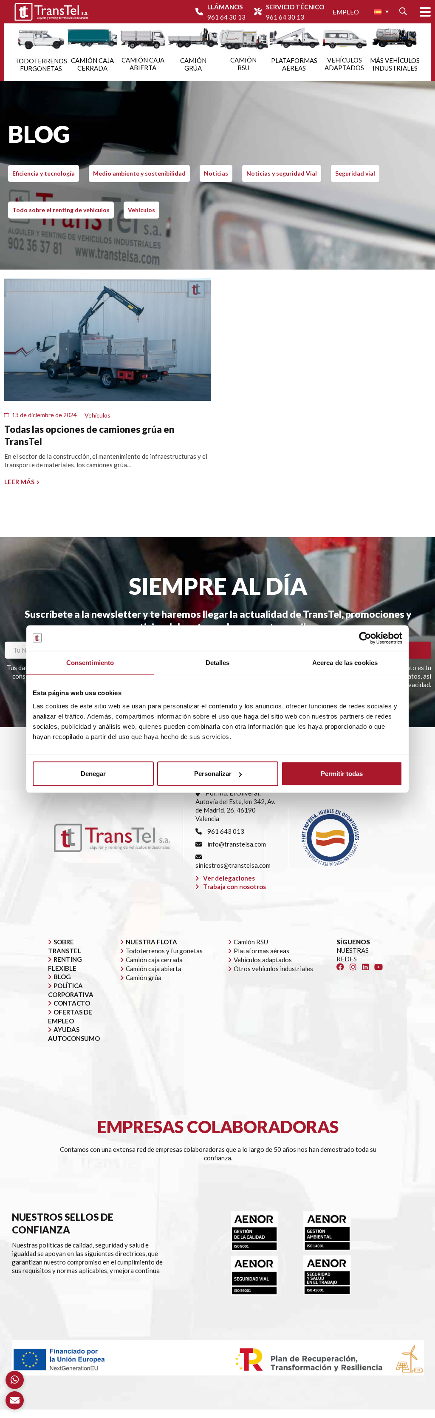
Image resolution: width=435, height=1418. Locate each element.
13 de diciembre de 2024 (44, 414)
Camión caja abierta (153, 968)
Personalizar (213, 773)
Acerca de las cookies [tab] (345, 662)
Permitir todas (342, 773)
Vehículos (141, 209)
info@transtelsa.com (236, 844)
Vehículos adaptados (263, 959)
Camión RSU (251, 942)
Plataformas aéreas (261, 951)
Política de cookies (350, 1414)
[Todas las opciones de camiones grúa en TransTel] (107, 339)
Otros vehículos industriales (273, 968)
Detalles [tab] (218, 662)
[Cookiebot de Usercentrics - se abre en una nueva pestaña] (365, 637)
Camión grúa (143, 977)
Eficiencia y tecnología (43, 173)
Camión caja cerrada (154, 959)
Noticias (216, 173)
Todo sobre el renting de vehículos (61, 209)
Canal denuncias (404, 1414)
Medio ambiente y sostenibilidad (139, 173)
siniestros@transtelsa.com (233, 865)
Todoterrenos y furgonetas (164, 951)
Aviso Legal (237, 1414)
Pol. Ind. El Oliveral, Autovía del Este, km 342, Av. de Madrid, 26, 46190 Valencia (235, 805)
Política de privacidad (289, 1414)
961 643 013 (225, 831)
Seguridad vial (355, 173)
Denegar (93, 773)
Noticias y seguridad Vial (281, 173)
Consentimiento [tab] (90, 662)
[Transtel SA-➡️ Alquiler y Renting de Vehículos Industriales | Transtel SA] (51, 11)
